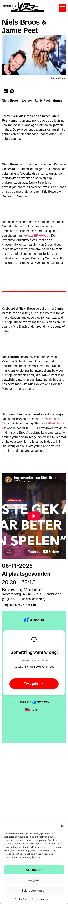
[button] (62, 826)
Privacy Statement (41, 899)
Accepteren (34, 869)
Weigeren (34, 880)
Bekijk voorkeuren (34, 890)
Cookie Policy (22, 899)
